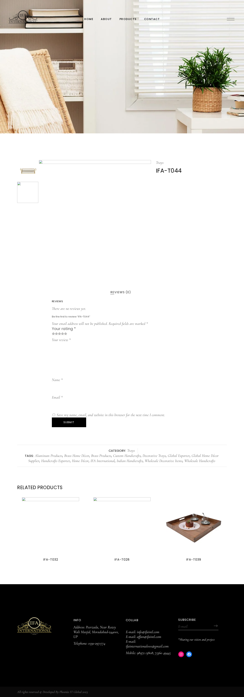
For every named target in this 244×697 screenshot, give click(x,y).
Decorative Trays (154, 455)
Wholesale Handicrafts (199, 461)
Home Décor (80, 461)
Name (57, 380)
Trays (160, 162)
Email (57, 397)
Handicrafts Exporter (55, 461)
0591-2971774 (96, 643)
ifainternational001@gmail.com (147, 646)
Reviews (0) (120, 292)
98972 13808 (145, 653)
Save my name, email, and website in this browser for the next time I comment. (111, 415)
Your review (61, 340)
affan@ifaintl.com (149, 637)
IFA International (103, 461)
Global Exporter (179, 455)
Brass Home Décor (76, 455)
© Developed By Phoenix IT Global (60, 692)
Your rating (64, 328)
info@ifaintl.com (148, 632)
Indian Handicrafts (130, 461)
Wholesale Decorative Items (163, 461)
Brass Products (101, 455)
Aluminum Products (48, 455)
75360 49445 (163, 653)
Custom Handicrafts (127, 455)
